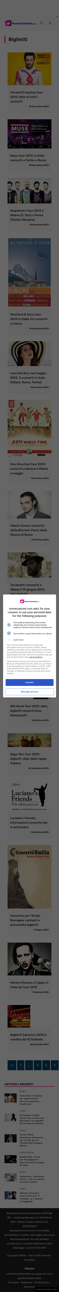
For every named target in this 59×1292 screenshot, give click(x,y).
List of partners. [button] (36, 657)
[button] (29, 640)
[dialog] (29, 646)
